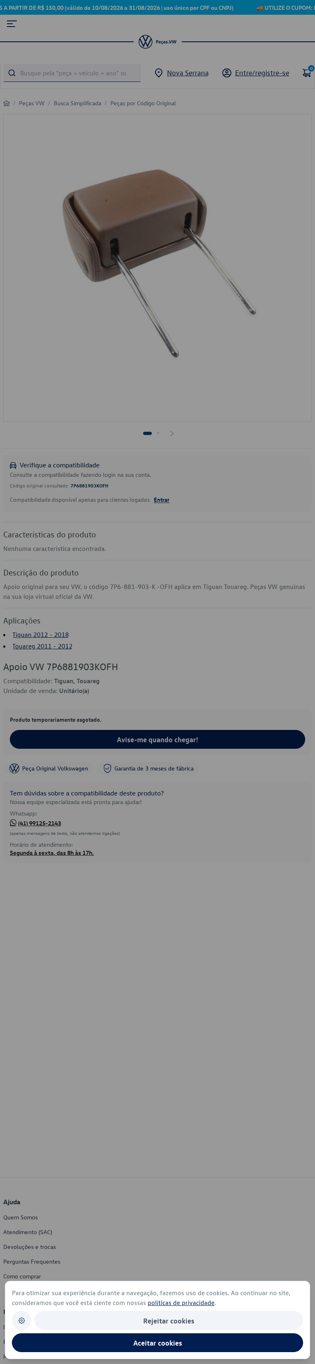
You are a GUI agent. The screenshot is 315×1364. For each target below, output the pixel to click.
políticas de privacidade (181, 1302)
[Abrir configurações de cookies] (21, 1320)
